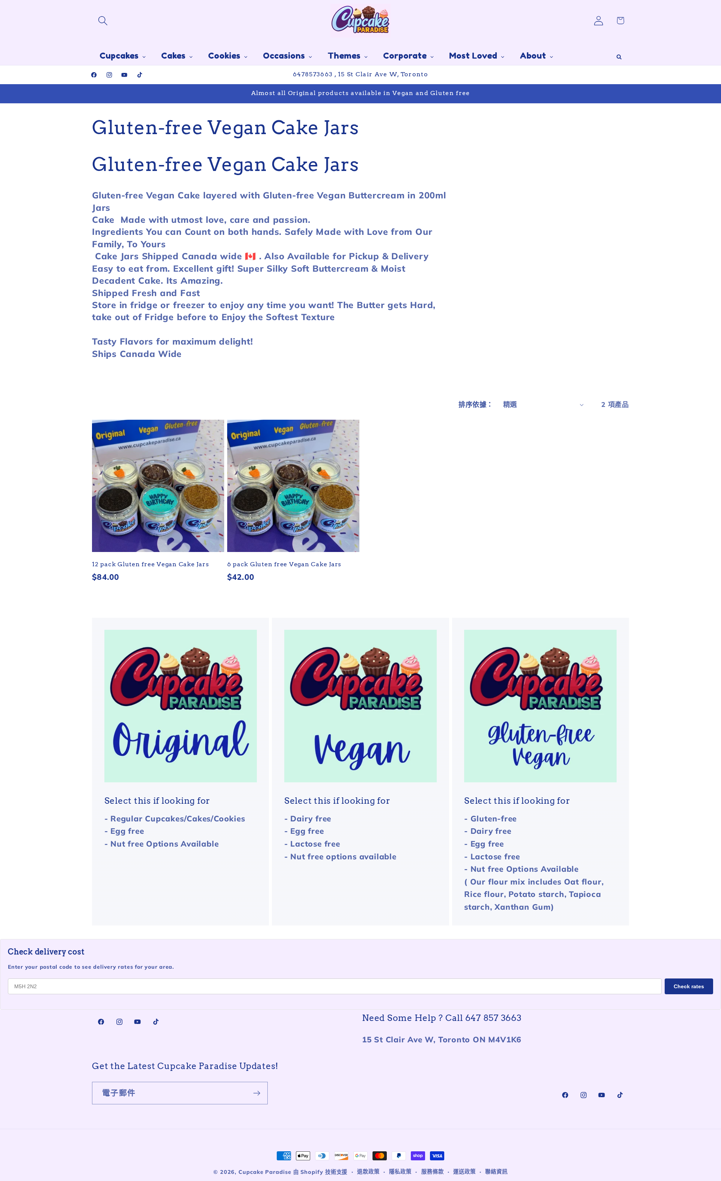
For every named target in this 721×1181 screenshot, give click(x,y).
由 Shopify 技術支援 (320, 1172)
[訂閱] (256, 1093)
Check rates (689, 986)
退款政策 (368, 1171)
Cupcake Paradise (264, 1172)
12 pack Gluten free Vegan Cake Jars (150, 563)
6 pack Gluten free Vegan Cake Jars (284, 563)
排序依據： (476, 404)
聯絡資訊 (496, 1171)
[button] (102, 20)
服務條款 (432, 1171)
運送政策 (464, 1171)
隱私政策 (400, 1171)
